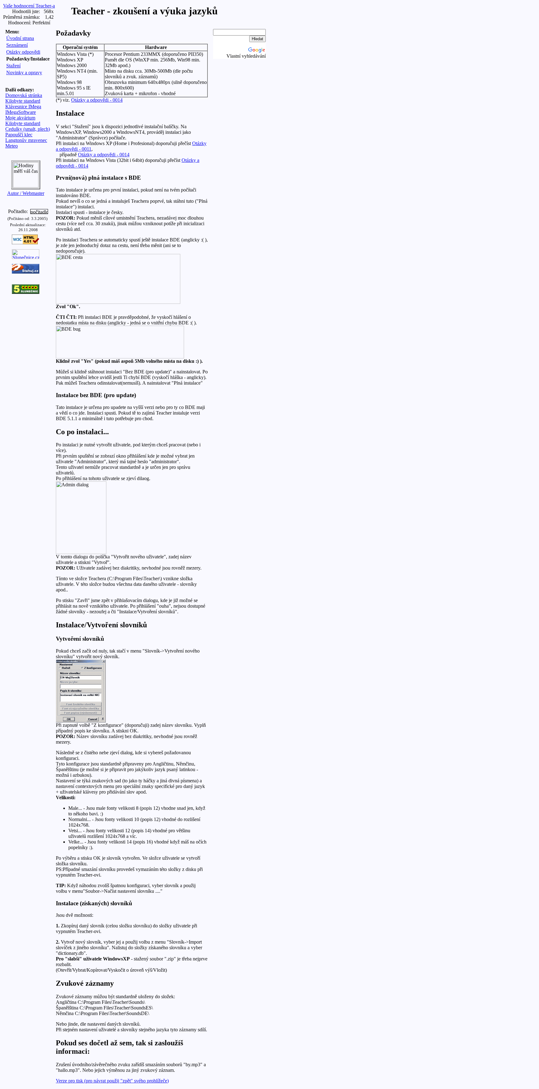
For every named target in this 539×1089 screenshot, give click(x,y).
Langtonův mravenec (26, 140)
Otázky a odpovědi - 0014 (97, 100)
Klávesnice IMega (23, 106)
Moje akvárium (20, 117)
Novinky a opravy (24, 72)
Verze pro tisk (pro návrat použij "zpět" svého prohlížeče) (112, 1080)
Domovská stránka (23, 95)
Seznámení (17, 45)
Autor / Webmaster (25, 193)
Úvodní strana (20, 38)
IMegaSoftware (20, 112)
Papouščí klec (18, 134)
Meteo (11, 145)
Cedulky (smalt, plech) (27, 129)
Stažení (13, 65)
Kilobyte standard (22, 101)
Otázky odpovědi (23, 52)
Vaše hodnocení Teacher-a (29, 5)
